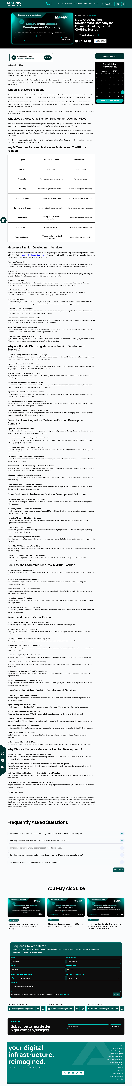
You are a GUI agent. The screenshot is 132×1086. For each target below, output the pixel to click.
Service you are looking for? (75, 974)
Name (13, 957)
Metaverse (14, 920)
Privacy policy (64, 994)
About (96, 4)
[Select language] (123, 4)
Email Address (71, 957)
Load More (117, 870)
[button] (68, 969)
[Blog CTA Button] (43, 926)
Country (14, 966)
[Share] (2, 753)
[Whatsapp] (43, 1008)
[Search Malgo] (118, 4)
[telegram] (37, 1008)
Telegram (25, 953)
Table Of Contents (110, 56)
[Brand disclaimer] (3, 220)
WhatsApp (16, 953)
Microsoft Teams (36, 953)
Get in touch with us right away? (22, 974)
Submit (116, 994)
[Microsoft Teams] (2, 767)
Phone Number (71, 966)
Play (48, 57)
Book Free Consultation (110, 101)
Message (14, 982)
